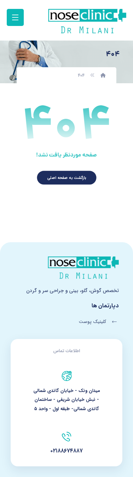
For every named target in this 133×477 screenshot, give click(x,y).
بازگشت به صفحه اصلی (66, 178)
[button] (15, 17)
